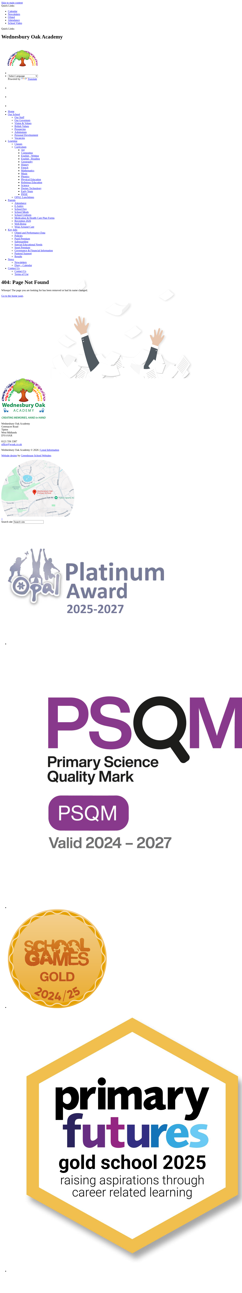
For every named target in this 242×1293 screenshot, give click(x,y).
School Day (20, 209)
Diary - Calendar (23, 265)
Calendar (12, 11)
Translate (32, 79)
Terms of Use (21, 274)
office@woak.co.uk (11, 444)
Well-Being (20, 223)
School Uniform (22, 215)
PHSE (24, 194)
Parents (11, 200)
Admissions (20, 132)
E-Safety (19, 206)
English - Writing (30, 155)
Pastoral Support (23, 253)
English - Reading (30, 158)
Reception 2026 (22, 221)
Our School (14, 114)
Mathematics (27, 170)
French (24, 167)
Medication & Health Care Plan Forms (34, 218)
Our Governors (22, 120)
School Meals (21, 212)
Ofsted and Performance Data (29, 232)
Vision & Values (22, 123)
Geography (27, 161)
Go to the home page (12, 295)
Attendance (14, 20)
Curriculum (20, 147)
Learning (12, 141)
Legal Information (49, 450)
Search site (7, 521)
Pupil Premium (22, 238)
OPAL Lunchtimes (24, 197)
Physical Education (31, 179)
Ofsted (11, 17)
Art (23, 149)
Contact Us (14, 268)
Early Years (27, 191)
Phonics (25, 176)
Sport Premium (22, 247)
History (25, 164)
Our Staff (19, 117)
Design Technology (31, 188)
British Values (21, 126)
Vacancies (19, 138)
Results (18, 256)
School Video (15, 23)
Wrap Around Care (24, 226)
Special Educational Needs (28, 244)
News (11, 259)
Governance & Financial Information (33, 250)
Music (24, 173)
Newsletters (14, 14)
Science (25, 185)
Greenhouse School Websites (36, 455)
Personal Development (26, 135)
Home (11, 111)
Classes (18, 144)
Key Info (12, 229)
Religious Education (31, 182)
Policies (18, 235)
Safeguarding (21, 241)
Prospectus (20, 129)
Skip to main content (12, 2)
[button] (15, 29)
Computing (27, 152)
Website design (9, 455)
